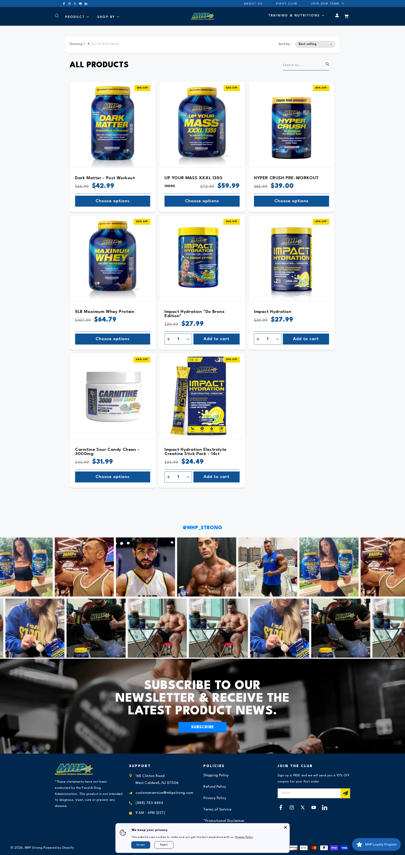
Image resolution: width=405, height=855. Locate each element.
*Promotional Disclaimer (223, 821)
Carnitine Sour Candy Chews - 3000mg (107, 452)
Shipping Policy (216, 775)
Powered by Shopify (58, 848)
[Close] (285, 827)
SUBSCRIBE (202, 727)
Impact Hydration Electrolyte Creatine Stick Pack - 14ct (196, 452)
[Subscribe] (345, 793)
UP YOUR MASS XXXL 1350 (193, 178)
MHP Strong (34, 848)
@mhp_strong (202, 528)
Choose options (113, 201)
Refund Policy (214, 787)
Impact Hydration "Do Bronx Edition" (195, 314)
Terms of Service (217, 810)
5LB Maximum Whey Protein (104, 312)
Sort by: (284, 44)
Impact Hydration (273, 312)
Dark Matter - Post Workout (105, 178)
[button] (325, 3)
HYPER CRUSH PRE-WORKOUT (286, 178)
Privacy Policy (214, 798)
